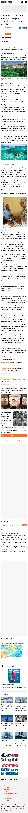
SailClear (11, 236)
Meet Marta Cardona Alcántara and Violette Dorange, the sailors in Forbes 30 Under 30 (13, 552)
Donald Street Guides (6, 373)
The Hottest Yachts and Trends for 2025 (20, 725)
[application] (14, 401)
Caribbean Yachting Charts (8, 368)
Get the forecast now (6, 658)
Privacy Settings (7, 810)
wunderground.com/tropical (8, 386)
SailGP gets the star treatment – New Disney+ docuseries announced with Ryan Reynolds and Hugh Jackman (14, 548)
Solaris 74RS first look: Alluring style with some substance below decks (6, 743)
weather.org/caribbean (16, 384)
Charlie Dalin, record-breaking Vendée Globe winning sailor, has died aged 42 (13, 536)
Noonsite (3, 332)
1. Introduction (14, 435)
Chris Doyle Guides (6, 362)
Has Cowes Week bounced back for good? (13, 533)
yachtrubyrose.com (19, 427)
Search (24, 525)
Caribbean (8, 34)
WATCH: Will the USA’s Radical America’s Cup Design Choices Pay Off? (21, 743)
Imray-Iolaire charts (13, 376)
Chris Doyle (18, 348)
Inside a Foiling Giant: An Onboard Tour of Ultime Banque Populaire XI (20, 708)
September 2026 (8, 685)
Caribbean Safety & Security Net (9, 379)
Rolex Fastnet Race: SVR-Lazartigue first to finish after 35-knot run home (7, 726)
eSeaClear (3, 236)
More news (14, 557)
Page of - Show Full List (14, 440)
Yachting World (8, 27)
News (3, 530)
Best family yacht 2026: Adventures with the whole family (6, 707)
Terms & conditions (18, 808)
